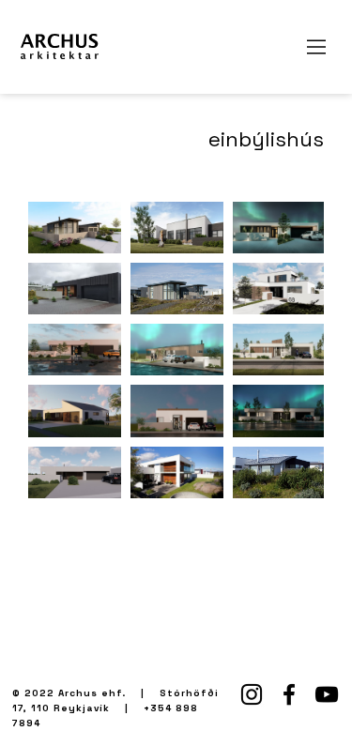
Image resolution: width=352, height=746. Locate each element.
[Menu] (317, 47)
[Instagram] (251, 694)
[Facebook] (289, 694)
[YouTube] (327, 694)
